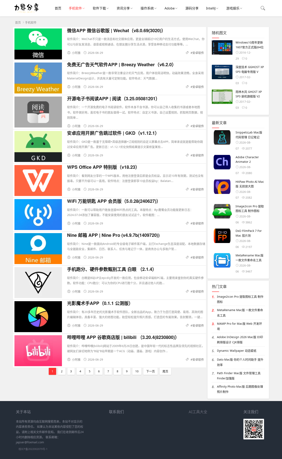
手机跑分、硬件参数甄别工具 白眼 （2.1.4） (112, 269)
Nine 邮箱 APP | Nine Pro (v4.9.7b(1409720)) (113, 235)
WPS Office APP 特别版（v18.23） (103, 167)
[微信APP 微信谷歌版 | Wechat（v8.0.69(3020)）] (38, 45)
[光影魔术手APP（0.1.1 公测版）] (38, 318)
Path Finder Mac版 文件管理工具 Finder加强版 (239, 375)
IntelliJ (211, 8)
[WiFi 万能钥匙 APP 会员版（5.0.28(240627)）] (38, 216)
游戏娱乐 (232, 8)
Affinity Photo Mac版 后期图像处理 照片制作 (240, 389)
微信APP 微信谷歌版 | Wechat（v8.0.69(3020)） (116, 30)
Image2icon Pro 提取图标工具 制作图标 (240, 299)
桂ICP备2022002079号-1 (33, 449)
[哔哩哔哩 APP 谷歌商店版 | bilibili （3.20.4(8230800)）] (38, 352)
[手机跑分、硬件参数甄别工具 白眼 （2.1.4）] (38, 284)
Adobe (170, 8)
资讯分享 (123, 8)
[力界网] (26, 12)
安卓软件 (198, 53)
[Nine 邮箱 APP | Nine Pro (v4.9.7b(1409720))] (38, 250)
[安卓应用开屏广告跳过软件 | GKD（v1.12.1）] (38, 148)
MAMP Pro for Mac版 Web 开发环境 (239, 326)
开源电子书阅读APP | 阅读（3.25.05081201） (113, 98)
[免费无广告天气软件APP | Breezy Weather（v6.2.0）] (38, 79)
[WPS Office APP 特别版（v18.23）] (38, 182)
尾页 (165, 371)
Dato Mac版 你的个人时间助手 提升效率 (240, 362)
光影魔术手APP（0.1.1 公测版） (100, 303)
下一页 (150, 371)
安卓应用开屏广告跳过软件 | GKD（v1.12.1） (113, 133)
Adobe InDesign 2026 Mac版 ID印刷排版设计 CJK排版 (240, 339)
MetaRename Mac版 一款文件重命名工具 (240, 312)
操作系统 (147, 8)
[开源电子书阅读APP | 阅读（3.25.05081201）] (38, 113)
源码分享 (192, 8)
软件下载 (99, 8)
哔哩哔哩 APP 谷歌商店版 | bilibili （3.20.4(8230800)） (123, 337)
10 (137, 371)
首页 (58, 8)
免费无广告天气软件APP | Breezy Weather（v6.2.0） (121, 64)
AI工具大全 (198, 411)
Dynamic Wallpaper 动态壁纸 (236, 351)
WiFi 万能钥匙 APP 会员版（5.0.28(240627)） (114, 201)
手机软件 (75, 8)
